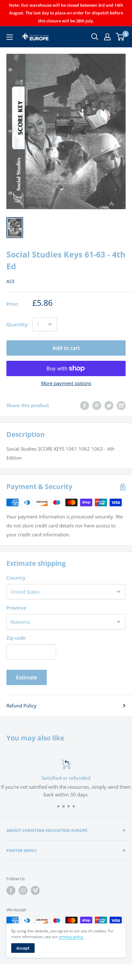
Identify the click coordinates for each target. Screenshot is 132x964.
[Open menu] (9, 37)
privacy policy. (71, 936)
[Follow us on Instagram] (23, 890)
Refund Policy (21, 705)
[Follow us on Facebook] (10, 890)
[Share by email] (121, 405)
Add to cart (66, 348)
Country (15, 577)
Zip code (16, 638)
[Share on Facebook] (84, 405)
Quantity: (17, 324)
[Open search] (94, 36)
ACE (10, 281)
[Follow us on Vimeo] (35, 890)
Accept (22, 948)
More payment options (66, 383)
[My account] (107, 36)
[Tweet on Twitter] (108, 405)
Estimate (26, 677)
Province (16, 607)
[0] (120, 37)
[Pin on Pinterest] (96, 405)
